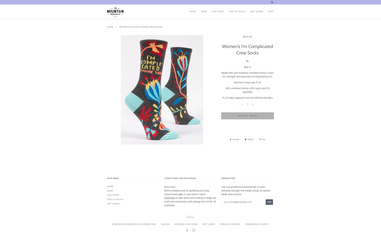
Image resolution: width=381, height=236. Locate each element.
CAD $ (189, 217)
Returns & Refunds (186, 224)
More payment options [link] (247, 131)
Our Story (218, 12)
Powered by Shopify (257, 224)
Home (193, 12)
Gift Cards (257, 12)
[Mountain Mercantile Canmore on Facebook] (187, 231)
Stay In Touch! (237, 12)
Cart (271, 12)
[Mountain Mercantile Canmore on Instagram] (193, 231)
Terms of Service (230, 224)
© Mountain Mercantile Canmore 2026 (134, 224)
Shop (204, 12)
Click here (169, 197)
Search (165, 224)
